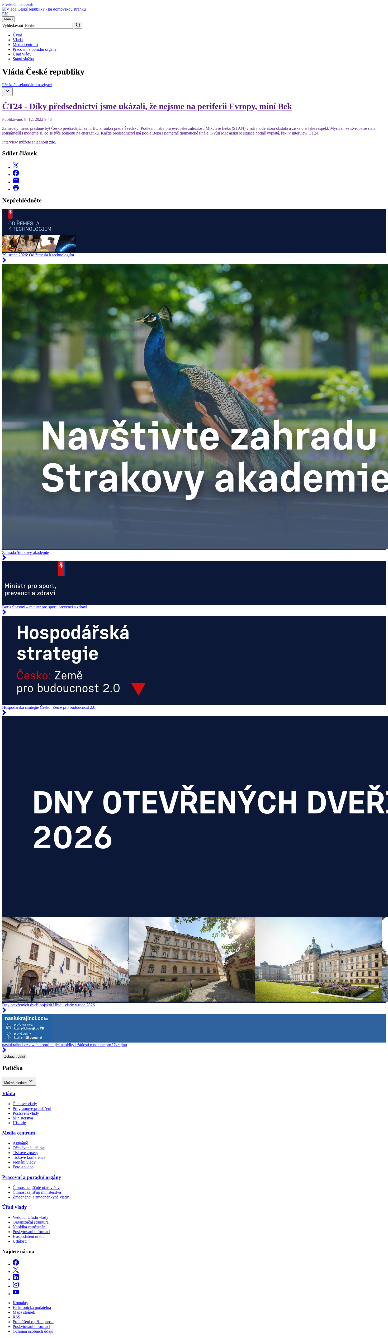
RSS (16, 1317)
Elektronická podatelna (32, 1307)
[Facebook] (16, 1264)
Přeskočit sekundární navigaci (27, 84)
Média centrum (25, 44)
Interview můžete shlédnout (25, 142)
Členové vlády (25, 1103)
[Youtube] (16, 1293)
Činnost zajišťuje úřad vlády (36, 1187)
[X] (16, 1271)
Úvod (17, 35)
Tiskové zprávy (25, 1152)
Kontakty (20, 1302)
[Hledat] (78, 25)
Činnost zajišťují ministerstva (37, 1192)
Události (20, 1241)
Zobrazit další (14, 1056)
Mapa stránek (24, 1312)
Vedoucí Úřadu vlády (30, 1217)
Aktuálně (20, 1143)
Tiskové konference (29, 1157)
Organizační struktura (31, 1222)
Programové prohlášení (32, 1108)
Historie (19, 1123)
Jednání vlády (24, 1162)
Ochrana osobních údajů (33, 1331)
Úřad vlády (22, 54)
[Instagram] (16, 1286)
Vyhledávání (12, 25)
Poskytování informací (31, 1231)
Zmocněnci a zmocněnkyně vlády (41, 1197)
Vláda (18, 40)
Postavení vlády (26, 1113)
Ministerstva (23, 1118)
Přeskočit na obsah (17, 4)
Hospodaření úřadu (29, 1236)
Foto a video (23, 1167)
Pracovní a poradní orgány (35, 49)
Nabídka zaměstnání (29, 1227)
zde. (52, 142)
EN (5, 14)
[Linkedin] (16, 1279)
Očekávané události (29, 1148)
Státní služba (23, 59)
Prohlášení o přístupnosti (33, 1322)
